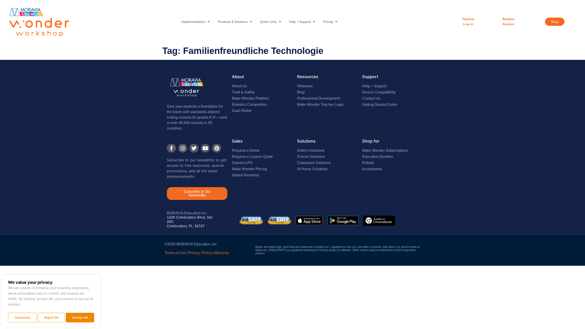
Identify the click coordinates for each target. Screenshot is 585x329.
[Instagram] (182, 148)
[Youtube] (205, 148)
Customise (22, 317)
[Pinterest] (216, 148)
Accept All (80, 317)
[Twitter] (194, 148)
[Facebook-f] (171, 148)
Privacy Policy (200, 253)
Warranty (221, 253)
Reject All (51, 317)
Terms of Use (175, 253)
